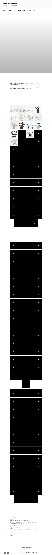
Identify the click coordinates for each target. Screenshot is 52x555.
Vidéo (24, 10)
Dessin (19, 10)
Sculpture (9, 10)
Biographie (29, 10)
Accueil (4, 10)
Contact (33, 10)
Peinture (14, 10)
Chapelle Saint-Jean (12, 531)
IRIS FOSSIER (10, 3)
